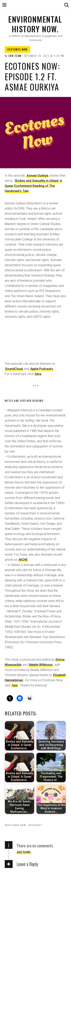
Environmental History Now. (35, 23)
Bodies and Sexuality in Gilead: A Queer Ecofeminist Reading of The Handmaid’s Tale (33, 186)
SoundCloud (14, 369)
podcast (36, 825)
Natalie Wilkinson (41, 665)
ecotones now (16, 825)
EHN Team (14, 56)
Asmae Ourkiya (37, 175)
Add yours (24, 852)
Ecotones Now (17, 49)
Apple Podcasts (41, 369)
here (38, 374)
